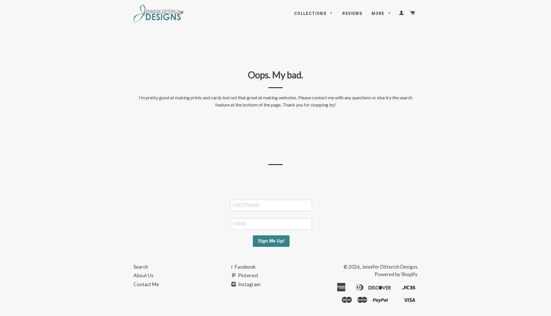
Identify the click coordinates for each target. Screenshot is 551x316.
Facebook (245, 267)
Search (140, 267)
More (379, 13)
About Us (143, 275)
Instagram (249, 284)
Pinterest (247, 275)
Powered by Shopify (396, 274)
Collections (311, 13)
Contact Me (146, 284)
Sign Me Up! (271, 241)
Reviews (352, 13)
